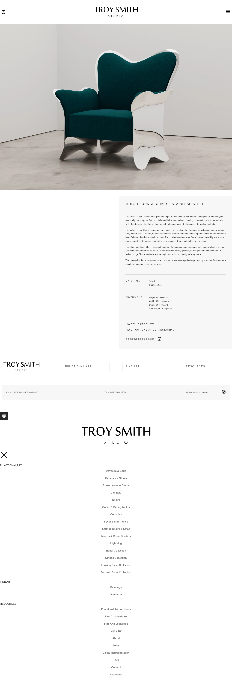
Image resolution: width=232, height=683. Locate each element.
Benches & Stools (116, 478)
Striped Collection (116, 558)
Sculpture (116, 594)
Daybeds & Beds (116, 471)
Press (116, 645)
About (116, 638)
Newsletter (116, 674)
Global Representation (116, 652)
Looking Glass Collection (116, 565)
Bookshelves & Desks (116, 485)
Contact (116, 667)
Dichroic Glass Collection (116, 572)
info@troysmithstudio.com (139, 338)
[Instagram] (4, 12)
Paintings (116, 587)
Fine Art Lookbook (116, 616)
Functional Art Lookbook (116, 609)
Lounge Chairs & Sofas (116, 529)
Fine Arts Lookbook (116, 623)
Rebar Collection (116, 550)
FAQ (116, 660)
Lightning (116, 543)
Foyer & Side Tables (116, 521)
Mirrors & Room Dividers (116, 536)
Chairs (116, 500)
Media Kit (116, 631)
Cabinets (116, 492)
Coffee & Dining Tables (116, 507)
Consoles (116, 514)
